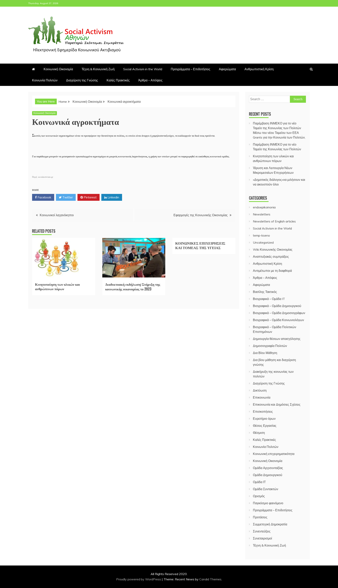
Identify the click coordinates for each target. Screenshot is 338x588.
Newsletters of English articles (274, 221)
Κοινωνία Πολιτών (45, 80)
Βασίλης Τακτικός (265, 292)
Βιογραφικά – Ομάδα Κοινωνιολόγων (278, 320)
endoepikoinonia (264, 207)
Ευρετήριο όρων (264, 419)
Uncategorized (263, 242)
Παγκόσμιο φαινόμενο (268, 503)
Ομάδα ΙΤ (259, 482)
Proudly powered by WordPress (139, 579)
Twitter (67, 197)
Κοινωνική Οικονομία (58, 69)
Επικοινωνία (261, 397)
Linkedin (113, 197)
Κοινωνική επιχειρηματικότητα (273, 454)
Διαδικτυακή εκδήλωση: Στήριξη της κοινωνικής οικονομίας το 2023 (132, 286)
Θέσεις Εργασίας (264, 426)
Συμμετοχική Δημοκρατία (270, 524)
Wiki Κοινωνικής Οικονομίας (272, 249)
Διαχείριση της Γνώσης (82, 80)
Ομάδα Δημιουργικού (267, 475)
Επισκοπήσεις (263, 411)
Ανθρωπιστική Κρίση (259, 69)
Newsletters (261, 214)
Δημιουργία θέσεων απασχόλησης (276, 339)
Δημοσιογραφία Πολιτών (270, 346)
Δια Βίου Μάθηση (265, 353)
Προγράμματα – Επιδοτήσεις (190, 69)
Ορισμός (259, 496)
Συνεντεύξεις (262, 531)
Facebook (44, 197)
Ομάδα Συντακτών (265, 489)
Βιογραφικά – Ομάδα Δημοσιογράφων (279, 313)
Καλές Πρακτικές (118, 80)
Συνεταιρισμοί (262, 538)
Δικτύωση (260, 390)
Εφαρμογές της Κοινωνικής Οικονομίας (200, 215)
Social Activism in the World (142, 69)
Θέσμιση (259, 433)
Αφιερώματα (227, 69)
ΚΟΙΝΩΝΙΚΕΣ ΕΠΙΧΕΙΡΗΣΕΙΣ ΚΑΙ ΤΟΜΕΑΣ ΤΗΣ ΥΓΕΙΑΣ (200, 245)
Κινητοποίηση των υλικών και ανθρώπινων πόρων (57, 286)
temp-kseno (261, 235)
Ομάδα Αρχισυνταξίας (268, 468)
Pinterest (90, 197)
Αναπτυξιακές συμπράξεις (271, 256)
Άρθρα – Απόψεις (150, 80)
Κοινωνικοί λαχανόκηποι (57, 215)
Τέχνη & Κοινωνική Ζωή (98, 69)
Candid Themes (210, 579)
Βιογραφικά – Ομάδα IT (269, 299)
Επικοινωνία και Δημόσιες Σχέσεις (276, 404)
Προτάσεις (260, 517)
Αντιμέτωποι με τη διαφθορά (272, 271)
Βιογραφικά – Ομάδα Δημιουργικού (277, 306)
